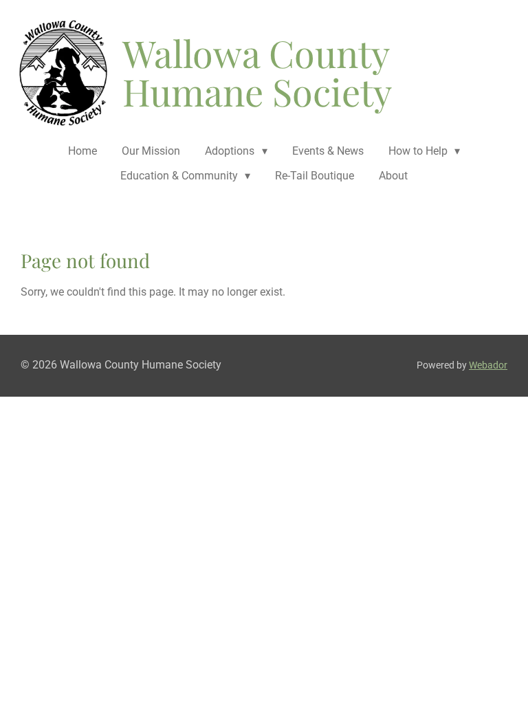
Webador (488, 365)
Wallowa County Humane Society (257, 72)
